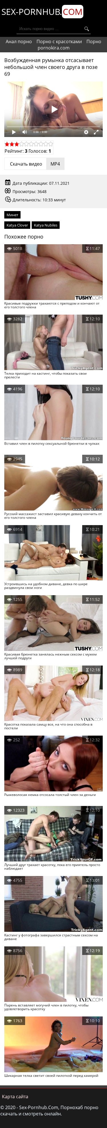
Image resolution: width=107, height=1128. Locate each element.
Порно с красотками (59, 41)
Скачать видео (34, 164)
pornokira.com (54, 48)
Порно (93, 41)
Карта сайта (15, 1096)
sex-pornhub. (41, 11)
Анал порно (19, 41)
